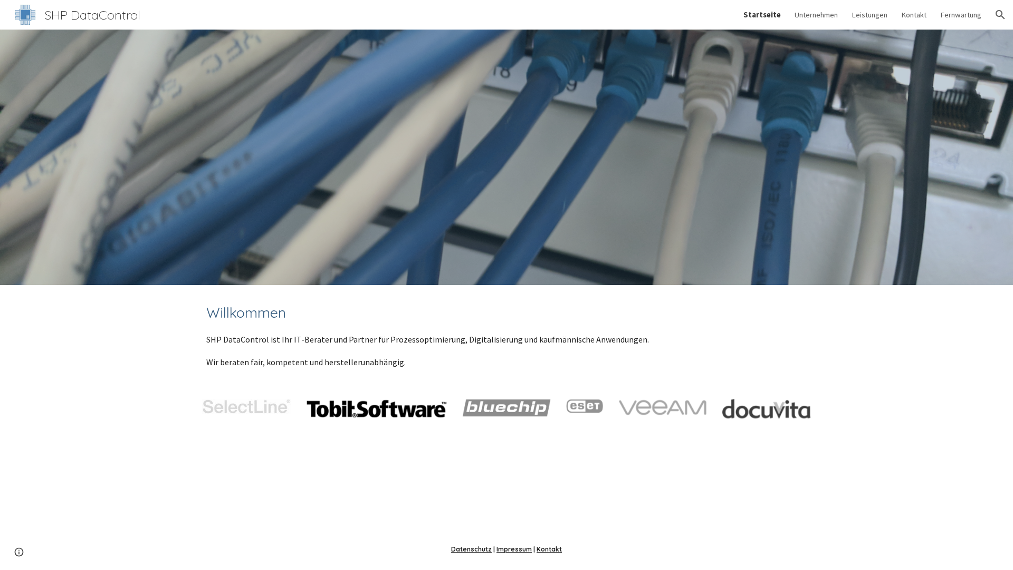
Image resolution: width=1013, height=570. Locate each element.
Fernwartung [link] (960, 15)
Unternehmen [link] (816, 15)
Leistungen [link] (869, 15)
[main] (506, 336)
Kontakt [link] (913, 15)
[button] (1000, 14)
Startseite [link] (762, 15)
